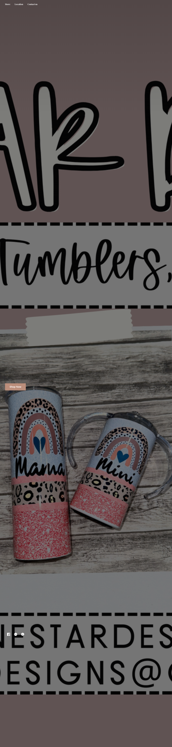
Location (19, 4)
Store (7, 4)
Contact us (32, 4)
